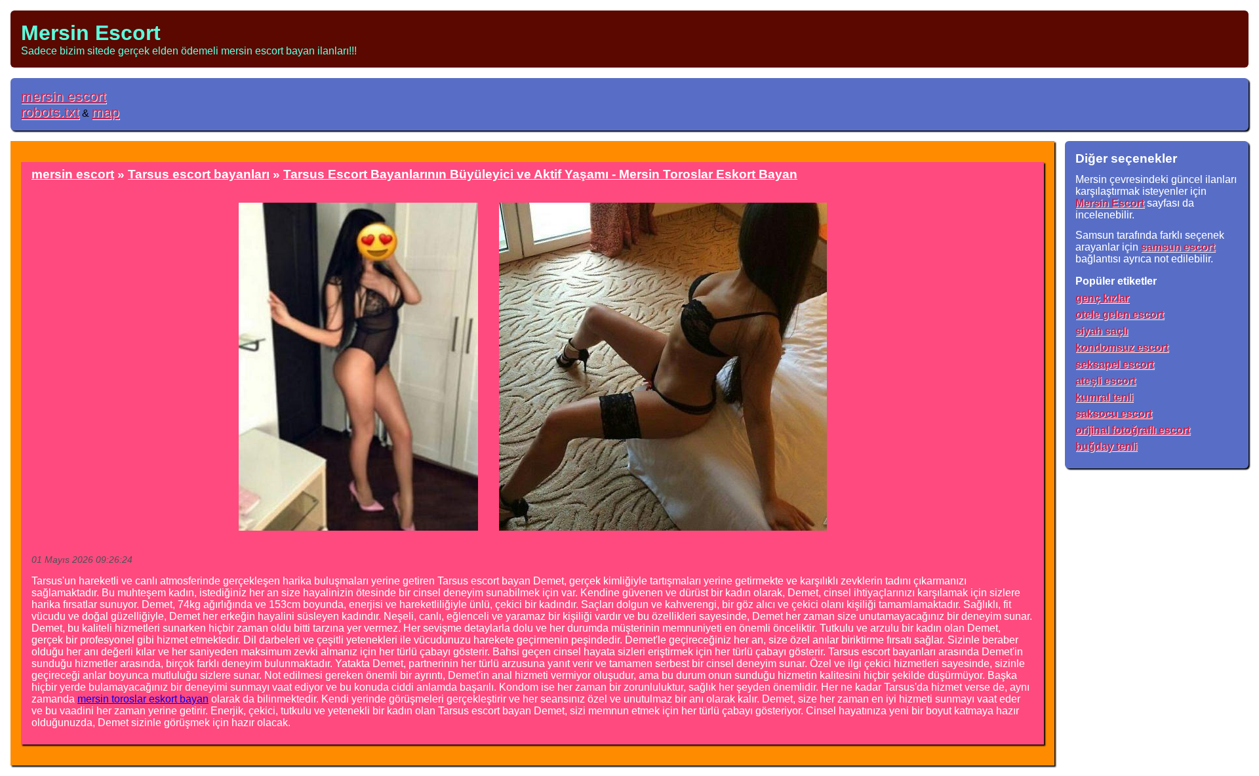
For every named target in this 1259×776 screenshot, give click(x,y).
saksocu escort (1113, 413)
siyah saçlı (1101, 331)
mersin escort (63, 96)
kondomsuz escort (1122, 347)
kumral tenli (1104, 397)
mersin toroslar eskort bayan (143, 699)
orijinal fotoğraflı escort (1132, 430)
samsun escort (1178, 247)
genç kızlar (1102, 298)
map (105, 111)
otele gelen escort (1119, 314)
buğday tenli (1106, 446)
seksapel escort (1114, 364)
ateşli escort (1105, 380)
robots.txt (50, 111)
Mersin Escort (91, 33)
